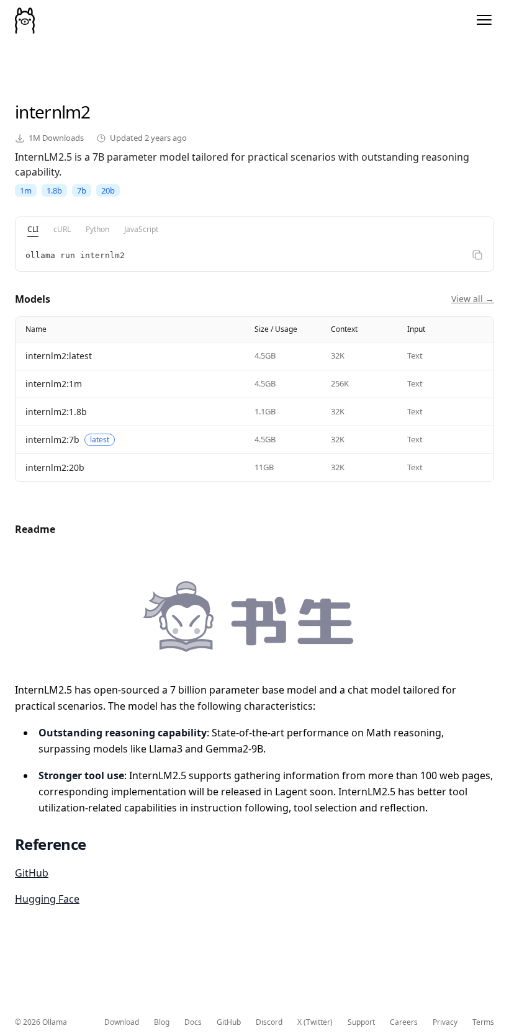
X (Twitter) (315, 1022)
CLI (32, 229)
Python (97, 229)
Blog (161, 1022)
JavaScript (141, 229)
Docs (193, 1022)
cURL (62, 229)
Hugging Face (47, 899)
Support (361, 1022)
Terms (483, 1022)
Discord (269, 1022)
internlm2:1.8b (56, 412)
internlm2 (53, 111)
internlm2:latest (58, 356)
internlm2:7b (52, 439)
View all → (472, 299)
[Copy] (477, 255)
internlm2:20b (54, 467)
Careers (404, 1022)
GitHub (31, 873)
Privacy (445, 1022)
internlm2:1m (53, 384)
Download (121, 1022)
